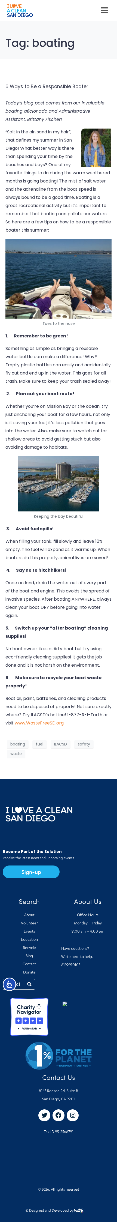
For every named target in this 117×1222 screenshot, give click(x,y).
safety (84, 744)
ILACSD (60, 744)
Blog (29, 956)
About (29, 915)
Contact (29, 964)
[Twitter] (44, 1115)
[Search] (29, 984)
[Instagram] (73, 1115)
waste (16, 753)
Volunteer (29, 923)
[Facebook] (58, 1115)
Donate (29, 973)
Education (29, 940)
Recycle (29, 948)
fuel (39, 744)
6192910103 (70, 965)
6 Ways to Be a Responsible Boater (46, 86)
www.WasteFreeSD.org (39, 723)
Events (29, 932)
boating (17, 744)
